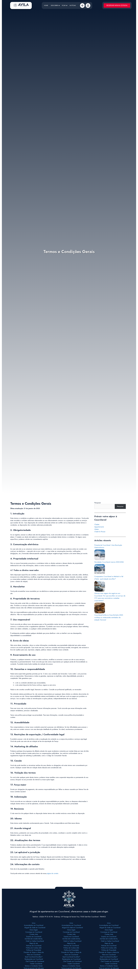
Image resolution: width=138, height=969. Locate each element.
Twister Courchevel (36, 964)
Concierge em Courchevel (33, 932)
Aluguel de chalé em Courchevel (34, 927)
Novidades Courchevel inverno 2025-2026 (109, 562)
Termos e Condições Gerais (34, 966)
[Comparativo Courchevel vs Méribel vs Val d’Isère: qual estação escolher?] (99, 569)
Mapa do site (33, 943)
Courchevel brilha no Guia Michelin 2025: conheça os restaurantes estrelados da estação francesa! (108, 617)
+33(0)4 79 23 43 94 (46, 917)
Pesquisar (97, 503)
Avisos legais (34, 930)
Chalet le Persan (99, 531)
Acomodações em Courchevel (33, 925)
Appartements (99, 527)
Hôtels (96, 529)
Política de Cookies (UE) (33, 948)
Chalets (96, 524)
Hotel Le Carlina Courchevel (35, 941)
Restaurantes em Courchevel (34, 959)
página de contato (52, 873)
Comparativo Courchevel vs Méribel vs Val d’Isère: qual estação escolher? (108, 577)
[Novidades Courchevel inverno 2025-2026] (99, 555)
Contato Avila (33, 934)
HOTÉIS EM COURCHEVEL (34, 939)
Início (33, 923)
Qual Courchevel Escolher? (33, 957)
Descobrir (54, 5)
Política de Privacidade (33, 950)
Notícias (73, 5)
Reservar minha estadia (116, 5)
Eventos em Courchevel (33, 937)
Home (46, 5)
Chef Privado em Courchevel (35, 961)
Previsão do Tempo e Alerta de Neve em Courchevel (34, 953)
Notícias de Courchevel (33, 946)
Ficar (64, 5)
